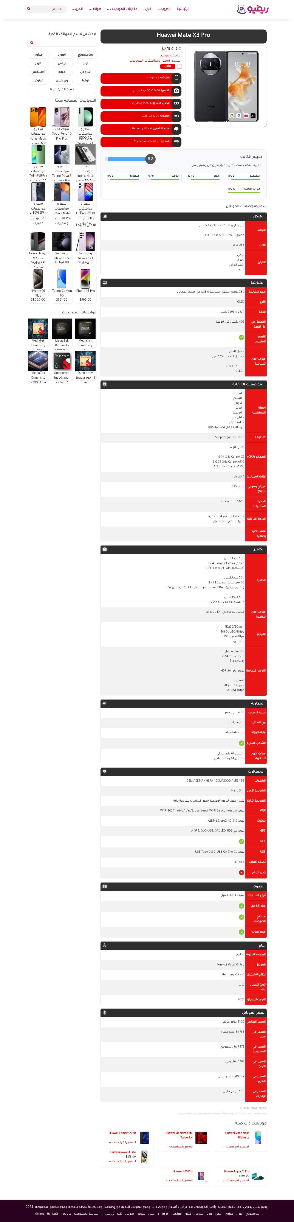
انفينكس (38, 72)
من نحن (66, 1214)
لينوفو (38, 81)
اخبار (149, 9)
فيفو (61, 72)
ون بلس (62, 81)
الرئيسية (183, 9)
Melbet (39, 1214)
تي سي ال (107, 1214)
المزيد (78, 9)
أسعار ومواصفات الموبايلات (150, 61)
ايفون (62, 55)
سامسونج (85, 55)
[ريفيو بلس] (253, 9)
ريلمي (62, 63)
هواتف (96, 9)
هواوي (38, 55)
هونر (38, 63)
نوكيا (85, 81)
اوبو (85, 63)
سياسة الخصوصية (86, 1214)
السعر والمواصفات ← (235, 1147)
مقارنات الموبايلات (124, 9)
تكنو (119, 1214)
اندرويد (165, 9)
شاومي (85, 72)
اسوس (130, 1214)
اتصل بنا (52, 1214)
